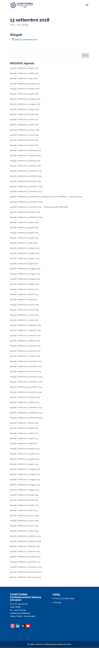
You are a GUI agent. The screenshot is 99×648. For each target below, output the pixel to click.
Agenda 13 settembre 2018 (25, 40)
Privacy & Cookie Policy (64, 598)
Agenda (25, 25)
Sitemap (57, 602)
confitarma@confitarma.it (20, 613)
